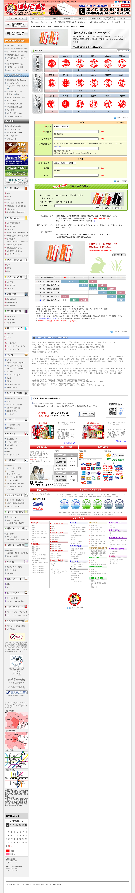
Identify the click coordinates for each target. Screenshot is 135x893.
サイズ (13, 94)
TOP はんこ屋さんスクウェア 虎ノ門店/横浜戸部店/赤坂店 (53, 22)
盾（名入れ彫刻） (12, 598)
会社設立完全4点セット (39, 572)
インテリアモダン (12, 349)
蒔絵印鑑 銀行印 (12, 302)
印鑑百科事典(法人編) (14, 107)
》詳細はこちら (69, 443)
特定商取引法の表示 (13, 126)
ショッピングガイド (13, 83)
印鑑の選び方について (14, 92)
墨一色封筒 (10, 534)
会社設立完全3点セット (39, 570)
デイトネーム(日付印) (14, 405)
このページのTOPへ (120, 331)
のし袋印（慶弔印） (13, 384)
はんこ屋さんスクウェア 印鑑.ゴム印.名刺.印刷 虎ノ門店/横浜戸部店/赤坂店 (47, 2)
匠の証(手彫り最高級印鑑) (15, 212)
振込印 (8, 378)
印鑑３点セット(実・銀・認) (16, 206)
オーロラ (9, 333)
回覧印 (8, 381)
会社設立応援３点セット (15, 248)
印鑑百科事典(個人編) (14, 104)
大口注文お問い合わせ (14, 113)
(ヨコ (8, 474)
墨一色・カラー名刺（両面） (98, 536)
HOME (9, 884)
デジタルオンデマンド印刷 (15, 626)
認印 (8, 200)
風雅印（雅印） (12, 387)
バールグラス (11, 343)
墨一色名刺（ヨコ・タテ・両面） (97, 526)
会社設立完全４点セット (15, 254)
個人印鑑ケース (12, 439)
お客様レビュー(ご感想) (14, 67)
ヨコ (9, 468)
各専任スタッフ (35, 459)
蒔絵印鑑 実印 (11, 299)
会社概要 (16, 884)
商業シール (94, 587)
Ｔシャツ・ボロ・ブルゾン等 (16, 612)
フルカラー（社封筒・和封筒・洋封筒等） (98, 573)
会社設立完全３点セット (15, 251)
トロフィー (113, 535)
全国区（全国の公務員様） (15, 503)
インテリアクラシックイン (15, 346)
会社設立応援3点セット (39, 568)
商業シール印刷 (12, 556)
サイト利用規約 (12, 136)
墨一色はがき (11, 517)
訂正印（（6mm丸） (77, 566)
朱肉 (8, 451)
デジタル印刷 (114, 552)
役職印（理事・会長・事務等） (17, 232)
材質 (8, 94)
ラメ (8, 340)
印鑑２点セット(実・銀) (14, 203)
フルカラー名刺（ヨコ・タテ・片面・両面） (98, 531)
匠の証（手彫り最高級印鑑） (39, 538)
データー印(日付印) (13, 375)
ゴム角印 (9, 372)
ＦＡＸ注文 (10, 110)
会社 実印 (9, 282)
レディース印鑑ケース (14, 442)
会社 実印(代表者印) (13, 223)
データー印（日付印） (77, 535)
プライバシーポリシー (14, 132)
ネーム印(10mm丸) (13, 425)
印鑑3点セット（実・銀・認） (39, 534)
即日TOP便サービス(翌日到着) (17, 52)
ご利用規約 (25, 884)
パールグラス (55, 569)
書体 (17, 94)
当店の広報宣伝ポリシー (15, 129)
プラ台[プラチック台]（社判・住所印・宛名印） (79, 530)
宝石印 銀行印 (11, 319)
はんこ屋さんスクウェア (15, 45)
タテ (14, 468)
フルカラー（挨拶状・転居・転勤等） (98, 563)
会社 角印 (9, 229)
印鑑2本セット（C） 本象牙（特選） (113, 22)
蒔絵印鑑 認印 (11, 305)
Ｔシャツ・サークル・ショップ (17, 615)
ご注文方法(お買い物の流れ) (16, 80)
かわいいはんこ (12, 209)
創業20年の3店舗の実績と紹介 (17, 49)
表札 (8, 584)
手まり (8, 337)
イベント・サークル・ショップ (118, 545)
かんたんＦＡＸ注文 (13, 506)
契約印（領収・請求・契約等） (17, 236)
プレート (9, 587)
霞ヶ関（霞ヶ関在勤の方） (15, 500)
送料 (18, 86)
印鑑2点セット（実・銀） (39, 531)
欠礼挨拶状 (10, 573)
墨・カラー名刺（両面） (15, 477)
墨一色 (93, 560)
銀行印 (8, 196)
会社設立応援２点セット (15, 245)
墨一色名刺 (10, 465)
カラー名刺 (10, 471)
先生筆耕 (112, 553)
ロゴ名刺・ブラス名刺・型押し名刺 (98, 544)
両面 (19, 468)
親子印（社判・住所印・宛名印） (79, 526)
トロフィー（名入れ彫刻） (15, 601)
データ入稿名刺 (12, 480)
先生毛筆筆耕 (11, 629)
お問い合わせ (11, 139)
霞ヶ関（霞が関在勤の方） (98, 551)
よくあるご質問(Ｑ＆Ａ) (14, 116)
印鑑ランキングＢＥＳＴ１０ (16, 70)
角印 (8, 401)
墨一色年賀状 (11, 570)
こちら (57, 146)
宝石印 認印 (10, 323)
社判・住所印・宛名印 (14, 398)
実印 (8, 193)
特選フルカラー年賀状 (14, 567)
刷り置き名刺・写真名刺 (15, 483)
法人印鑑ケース (12, 448)
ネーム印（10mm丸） (77, 564)
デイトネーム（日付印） (78, 553)
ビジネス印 (10, 414)
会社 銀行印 (10, 226)
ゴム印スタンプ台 (12, 455)
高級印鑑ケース (12, 445)
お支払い (11, 86)
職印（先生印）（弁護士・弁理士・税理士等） (40, 562)
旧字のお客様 (11, 100)
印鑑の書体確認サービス (15, 55)
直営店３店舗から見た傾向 (15, 97)
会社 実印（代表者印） (58, 535)
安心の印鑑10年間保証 (14, 64)
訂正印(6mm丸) (11, 428)
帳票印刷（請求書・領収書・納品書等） (98, 583)
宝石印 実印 (10, 316)
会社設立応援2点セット (39, 566)
